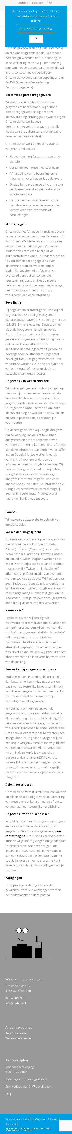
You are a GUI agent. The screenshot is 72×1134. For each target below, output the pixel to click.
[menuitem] (23, 3)
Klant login (37, 2)
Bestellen (23, 2)
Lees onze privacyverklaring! (36, 28)
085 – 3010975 (15, 998)
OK (36, 38)
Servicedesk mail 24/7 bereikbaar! (28, 1087)
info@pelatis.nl (15, 1003)
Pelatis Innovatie (16, 1033)
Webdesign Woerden (18, 1038)
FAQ (50, 2)
